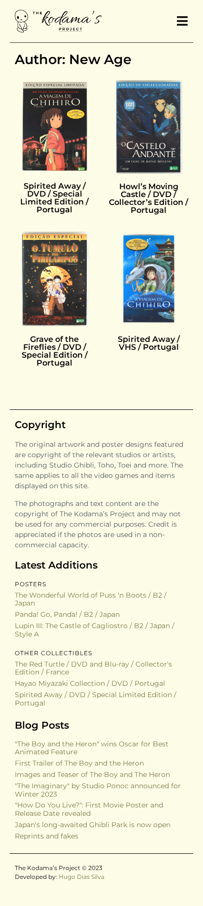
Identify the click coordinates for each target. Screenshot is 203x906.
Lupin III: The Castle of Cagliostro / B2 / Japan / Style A (94, 629)
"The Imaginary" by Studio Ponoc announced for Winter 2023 (98, 790)
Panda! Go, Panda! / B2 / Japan (67, 614)
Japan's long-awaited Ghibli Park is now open (92, 824)
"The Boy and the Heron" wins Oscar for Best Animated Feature (92, 748)
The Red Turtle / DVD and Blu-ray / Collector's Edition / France (93, 668)
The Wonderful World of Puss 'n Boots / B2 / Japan (91, 599)
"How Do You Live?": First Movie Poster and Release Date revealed (89, 809)
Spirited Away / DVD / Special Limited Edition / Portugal (54, 197)
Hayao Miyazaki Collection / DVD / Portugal (90, 683)
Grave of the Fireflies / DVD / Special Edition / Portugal (55, 351)
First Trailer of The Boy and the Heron (79, 763)
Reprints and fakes (46, 836)
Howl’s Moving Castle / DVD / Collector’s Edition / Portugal (148, 198)
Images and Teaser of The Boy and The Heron (92, 774)
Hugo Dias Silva (81, 876)
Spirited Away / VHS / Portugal (149, 343)
